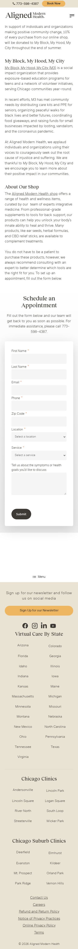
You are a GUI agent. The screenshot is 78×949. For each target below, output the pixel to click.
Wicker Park (55, 821)
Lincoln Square (23, 801)
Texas (55, 747)
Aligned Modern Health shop (35, 194)
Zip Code (17, 414)
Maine (55, 686)
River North (23, 811)
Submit (21, 514)
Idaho (23, 666)
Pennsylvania (55, 737)
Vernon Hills (55, 883)
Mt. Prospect (23, 873)
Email (15, 382)
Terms (39, 932)
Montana (23, 717)
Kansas (23, 686)
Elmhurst (55, 853)
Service (16, 448)
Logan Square (55, 801)
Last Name (18, 367)
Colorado (55, 646)
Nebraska (55, 717)
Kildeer (55, 863)
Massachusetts (23, 696)
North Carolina (55, 727)
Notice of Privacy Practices (39, 918)
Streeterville (23, 821)
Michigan (55, 696)
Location (17, 430)
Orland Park (55, 873)
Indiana (23, 676)
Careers (39, 904)
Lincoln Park (55, 791)
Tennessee (23, 747)
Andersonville (23, 790)
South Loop (55, 811)
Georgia (55, 656)
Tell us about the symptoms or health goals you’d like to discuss (36, 467)
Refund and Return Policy (39, 911)
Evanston (23, 863)
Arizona (22, 645)
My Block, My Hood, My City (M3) (30, 68)
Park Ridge (23, 883)
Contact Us (39, 897)
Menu (41, 577)
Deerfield (23, 852)
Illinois (55, 666)
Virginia (22, 757)
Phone (15, 398)
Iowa (55, 676)
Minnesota (23, 707)
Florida (23, 656)
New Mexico (23, 727)
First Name (18, 351)
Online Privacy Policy (39, 925)
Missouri (55, 707)
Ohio (22, 737)
